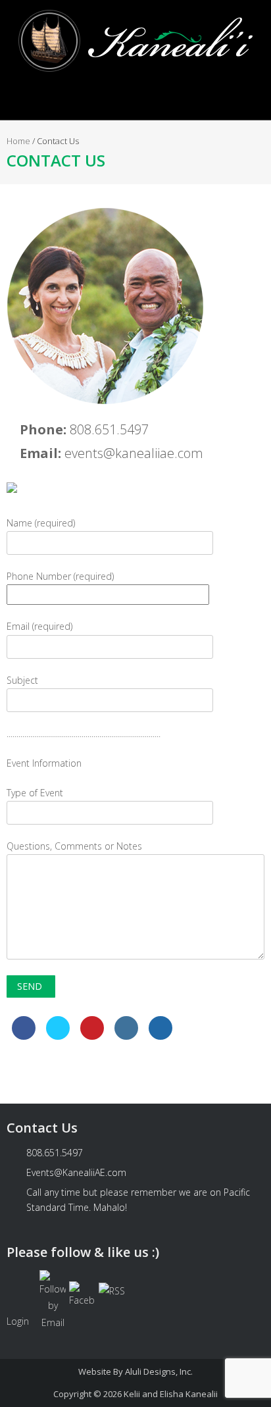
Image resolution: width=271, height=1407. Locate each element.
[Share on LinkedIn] (126, 1036)
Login (18, 1321)
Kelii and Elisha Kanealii (171, 1394)
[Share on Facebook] (24, 1036)
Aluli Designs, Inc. (159, 1371)
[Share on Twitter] (58, 1036)
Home (18, 141)
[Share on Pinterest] (92, 1036)
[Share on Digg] (160, 1036)
